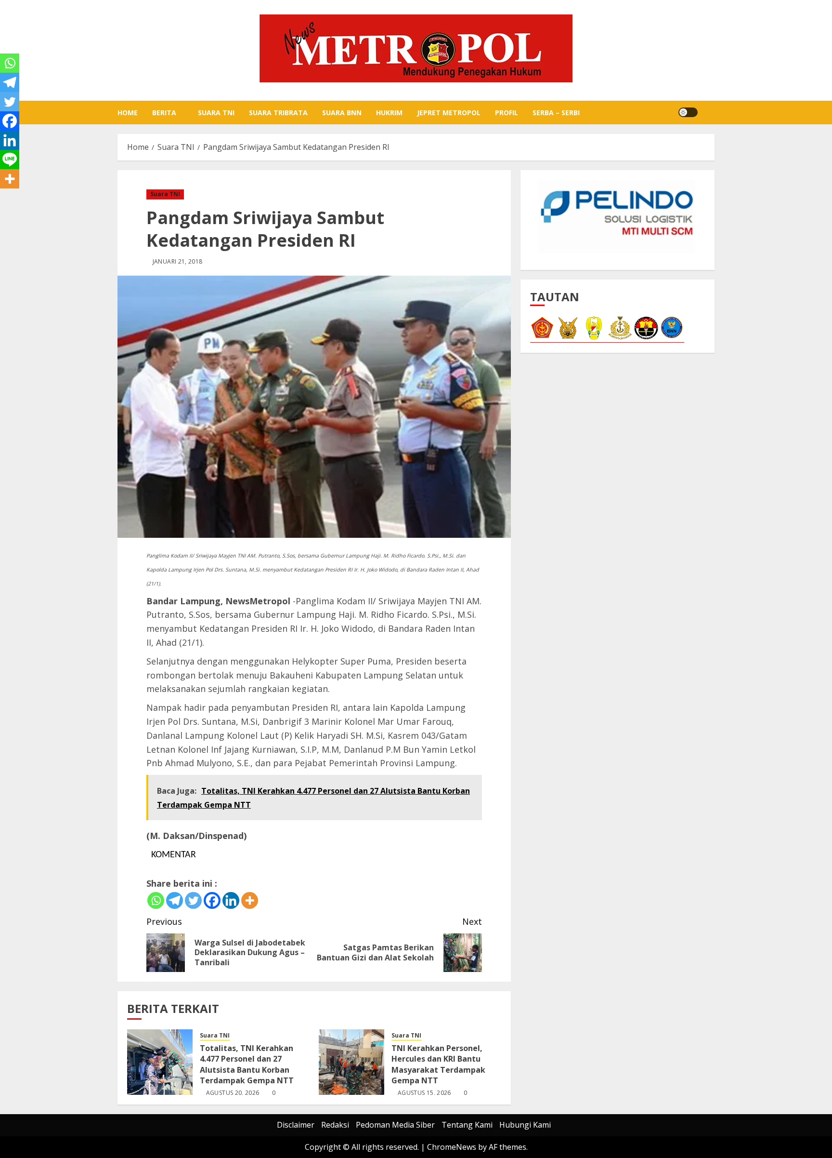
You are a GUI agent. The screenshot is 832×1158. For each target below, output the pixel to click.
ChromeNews (451, 1147)
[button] (708, 112)
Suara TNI (216, 112)
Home (127, 112)
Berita (164, 112)
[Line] (9, 159)
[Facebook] (212, 900)
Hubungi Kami (525, 1124)
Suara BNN (342, 112)
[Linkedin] (230, 900)
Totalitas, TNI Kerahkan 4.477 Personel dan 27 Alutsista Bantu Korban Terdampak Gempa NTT (247, 1064)
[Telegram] (174, 900)
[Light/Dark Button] (688, 112)
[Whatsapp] (155, 900)
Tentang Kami (467, 1124)
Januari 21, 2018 (178, 262)
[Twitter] (193, 900)
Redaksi (335, 1124)
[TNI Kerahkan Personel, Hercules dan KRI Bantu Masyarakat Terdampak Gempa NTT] (351, 1062)
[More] (249, 900)
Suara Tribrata (278, 112)
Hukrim (389, 112)
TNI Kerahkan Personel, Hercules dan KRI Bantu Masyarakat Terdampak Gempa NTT (438, 1064)
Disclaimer (295, 1124)
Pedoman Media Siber (395, 1124)
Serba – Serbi (556, 112)
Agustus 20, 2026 (233, 1093)
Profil (506, 112)
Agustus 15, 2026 (424, 1093)
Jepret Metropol (449, 112)
